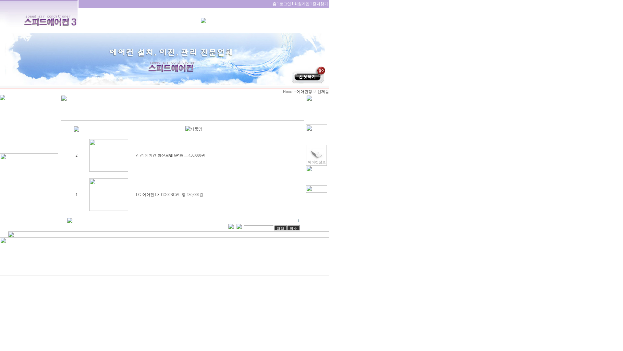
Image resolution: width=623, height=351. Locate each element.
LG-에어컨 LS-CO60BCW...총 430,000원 (169, 194)
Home (287, 91)
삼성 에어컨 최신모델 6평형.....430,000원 (170, 155)
